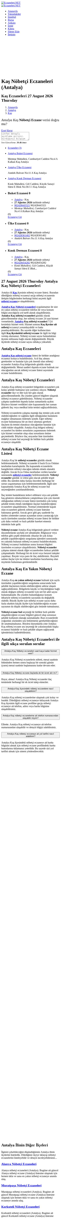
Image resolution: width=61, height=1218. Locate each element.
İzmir (10, 25)
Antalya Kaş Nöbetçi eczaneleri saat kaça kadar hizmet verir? (30, 652)
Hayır (10, 130)
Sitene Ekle (14, 31)
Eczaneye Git (15, 217)
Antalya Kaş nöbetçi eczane (16, 355)
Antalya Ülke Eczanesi (19, 167)
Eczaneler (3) (14, 147)
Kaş (10, 113)
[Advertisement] (30, 57)
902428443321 (22, 205)
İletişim (11, 34)
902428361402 (22, 235)
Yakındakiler (14, 14)
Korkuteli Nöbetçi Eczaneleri (20, 1206)
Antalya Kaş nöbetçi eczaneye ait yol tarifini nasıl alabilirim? (30, 735)
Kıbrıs (11, 28)
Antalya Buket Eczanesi (20, 153)
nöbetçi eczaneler (22, 475)
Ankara (11, 22)
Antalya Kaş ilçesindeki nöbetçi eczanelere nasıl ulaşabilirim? (30, 689)
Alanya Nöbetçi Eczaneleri (18, 1164)
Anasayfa (13, 11)
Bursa (11, 20)
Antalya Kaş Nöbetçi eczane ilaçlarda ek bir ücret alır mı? (30, 673)
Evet (3, 130)
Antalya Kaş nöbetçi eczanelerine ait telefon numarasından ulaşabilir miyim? (30, 716)
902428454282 (22, 262)
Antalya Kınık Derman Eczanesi (24, 178)
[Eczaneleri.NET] (10, 2)
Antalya (12, 110)
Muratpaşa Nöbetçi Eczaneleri (21, 1185)
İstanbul (12, 17)
